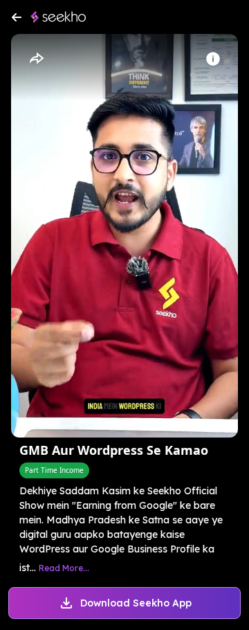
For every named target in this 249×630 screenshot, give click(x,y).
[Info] (213, 59)
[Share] (36, 59)
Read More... (64, 568)
